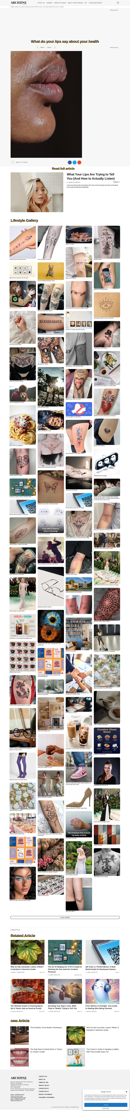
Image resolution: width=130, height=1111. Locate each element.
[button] (126, 1092)
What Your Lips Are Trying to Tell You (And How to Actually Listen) (43, 7)
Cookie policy (44, 1088)
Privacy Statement (45, 1094)
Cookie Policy (44, 1091)
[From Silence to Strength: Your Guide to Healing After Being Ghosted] (102, 991)
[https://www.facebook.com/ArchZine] (102, 1085)
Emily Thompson (18, 972)
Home (12, 7)
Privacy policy (44, 1085)
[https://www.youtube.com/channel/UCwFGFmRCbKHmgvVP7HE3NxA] (108, 1085)
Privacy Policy (105, 1108)
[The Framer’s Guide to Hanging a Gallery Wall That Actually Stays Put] (75, 1057)
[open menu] (117, 3)
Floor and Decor (95, 3)
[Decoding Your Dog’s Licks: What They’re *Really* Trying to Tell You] (65, 991)
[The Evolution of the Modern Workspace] (19, 1035)
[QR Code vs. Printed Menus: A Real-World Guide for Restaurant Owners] (102, 952)
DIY (86, 3)
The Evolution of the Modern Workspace (46, 1027)
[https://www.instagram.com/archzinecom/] (105, 1085)
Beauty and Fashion (75, 3)
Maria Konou (74, 182)
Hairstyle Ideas (60, 3)
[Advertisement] (65, 23)
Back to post (21, 162)
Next (50, 47)
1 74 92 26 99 (16, 1087)
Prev (42, 47)
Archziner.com (19, 3)
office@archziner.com (16, 1100)
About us (42, 1079)
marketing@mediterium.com (18, 1097)
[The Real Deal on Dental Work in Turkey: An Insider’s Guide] (19, 1057)
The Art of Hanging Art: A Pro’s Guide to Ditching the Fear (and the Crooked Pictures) (65, 969)
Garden (49, 3)
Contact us (43, 1076)
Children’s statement (47, 1097)
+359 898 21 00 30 (19, 1094)
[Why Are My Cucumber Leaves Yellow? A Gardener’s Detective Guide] (27, 952)
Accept (106, 1105)
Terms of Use (43, 1082)
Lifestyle (41, 3)
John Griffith (55, 975)
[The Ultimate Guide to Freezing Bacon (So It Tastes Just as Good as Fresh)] (27, 991)
